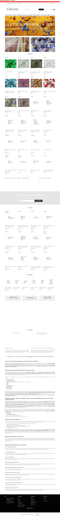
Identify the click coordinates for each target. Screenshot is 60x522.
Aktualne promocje (29, 15)
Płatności (19, 499)
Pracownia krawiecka (37, 15)
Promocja (24, 15)
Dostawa (19, 498)
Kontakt (48, 15)
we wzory (12, 379)
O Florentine (45, 498)
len (7, 383)
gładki (10, 379)
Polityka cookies (20, 503)
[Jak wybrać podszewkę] (17, 340)
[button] (20, 496)
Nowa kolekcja (19, 15)
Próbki (42, 15)
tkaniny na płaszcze (9, 386)
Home (6, 15)
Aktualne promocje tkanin (21, 506)
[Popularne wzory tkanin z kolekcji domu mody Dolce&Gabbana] (43, 340)
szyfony (8, 384)
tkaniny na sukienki (9, 385)
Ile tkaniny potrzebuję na (34, 502)
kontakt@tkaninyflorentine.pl (10, 501)
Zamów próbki (32, 499)
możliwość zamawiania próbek (42, 430)
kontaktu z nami (7, 411)
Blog (45, 15)
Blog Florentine (33, 503)
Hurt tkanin (32, 498)
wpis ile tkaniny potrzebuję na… (11, 414)
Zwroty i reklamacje (20, 502)
